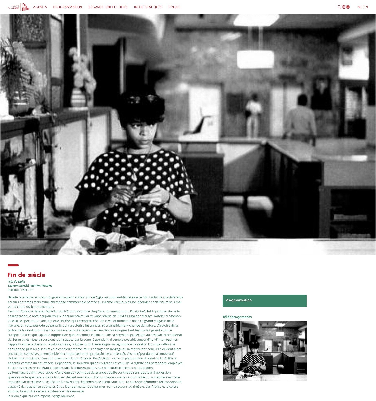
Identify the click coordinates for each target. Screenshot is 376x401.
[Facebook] (348, 7)
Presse (175, 7)
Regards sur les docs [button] (108, 7)
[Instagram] (343, 7)
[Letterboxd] (352, 7)
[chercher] (339, 7)
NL (360, 7)
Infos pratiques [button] (148, 7)
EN (366, 7)
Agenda (40, 7)
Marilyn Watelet (41, 285)
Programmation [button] (67, 7)
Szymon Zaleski (18, 285)
